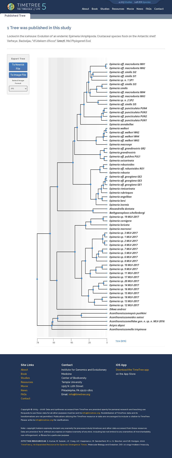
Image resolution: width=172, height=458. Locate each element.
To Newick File (18, 66)
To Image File (18, 75)
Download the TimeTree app (132, 369)
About (85, 9)
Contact (159, 9)
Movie (130, 9)
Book (95, 9)
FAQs (149, 9)
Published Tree (15, 15)
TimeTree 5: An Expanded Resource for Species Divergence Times (54, 444)
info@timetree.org (79, 394)
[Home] (26, 6)
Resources (118, 9)
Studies (128, 2)
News (140, 9)
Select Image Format (18, 82)
